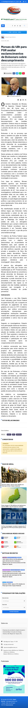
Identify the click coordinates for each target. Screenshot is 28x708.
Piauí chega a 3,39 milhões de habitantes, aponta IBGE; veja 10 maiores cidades (13, 505)
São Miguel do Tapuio (12, 557)
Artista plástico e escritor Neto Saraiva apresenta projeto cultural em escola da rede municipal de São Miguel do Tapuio (13, 574)
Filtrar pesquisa (14, 611)
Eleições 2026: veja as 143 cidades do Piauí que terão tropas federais (12, 485)
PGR (13, 434)
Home (10, 32)
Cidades (4, 557)
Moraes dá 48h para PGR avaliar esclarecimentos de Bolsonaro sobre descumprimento (14, 53)
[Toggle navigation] (3, 25)
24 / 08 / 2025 (6, 40)
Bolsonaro (19, 434)
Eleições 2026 (9, 582)
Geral (19, 32)
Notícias (15, 32)
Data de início (5, 598)
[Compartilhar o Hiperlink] (23, 73)
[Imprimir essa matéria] (20, 100)
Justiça (19, 557)
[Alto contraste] (18, 100)
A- (25, 99)
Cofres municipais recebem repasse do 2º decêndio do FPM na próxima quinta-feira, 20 (13, 527)
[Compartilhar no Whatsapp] (20, 73)
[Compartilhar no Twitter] (17, 73)
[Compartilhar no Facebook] (14, 73)
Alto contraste (0, 482)
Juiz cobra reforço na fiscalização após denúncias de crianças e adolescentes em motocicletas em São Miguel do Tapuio (14, 561)
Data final (4, 604)
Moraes (9, 434)
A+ (23, 99)
